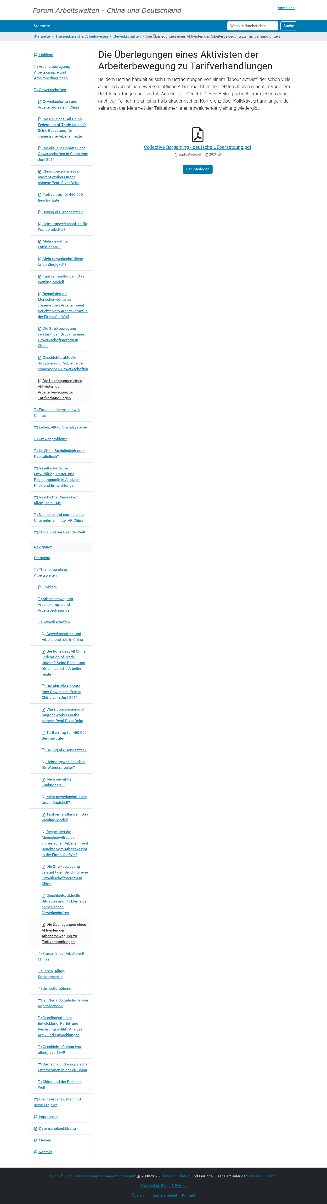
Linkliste (45, 54)
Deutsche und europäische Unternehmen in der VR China (59, 517)
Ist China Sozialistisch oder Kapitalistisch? (59, 453)
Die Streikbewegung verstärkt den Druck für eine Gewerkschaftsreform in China (61, 337)
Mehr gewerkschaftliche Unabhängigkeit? (60, 261)
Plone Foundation (176, 1176)
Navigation (43, 547)
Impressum (48, 1116)
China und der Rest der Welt (61, 532)
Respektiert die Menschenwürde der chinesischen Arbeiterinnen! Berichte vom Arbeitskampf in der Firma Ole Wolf (63, 305)
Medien (44, 1140)
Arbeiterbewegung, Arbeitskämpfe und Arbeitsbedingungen (52, 72)
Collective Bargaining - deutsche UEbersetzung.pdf (197, 147)
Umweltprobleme (52, 439)
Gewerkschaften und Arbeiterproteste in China (58, 104)
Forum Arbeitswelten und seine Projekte (57, 1102)
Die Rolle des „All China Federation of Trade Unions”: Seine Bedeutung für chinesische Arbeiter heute (62, 128)
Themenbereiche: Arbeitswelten (81, 36)
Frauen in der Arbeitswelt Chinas (57, 412)
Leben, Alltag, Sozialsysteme (62, 427)
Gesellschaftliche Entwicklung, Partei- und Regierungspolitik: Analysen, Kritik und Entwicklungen (57, 477)
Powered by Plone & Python (163, 1185)
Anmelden (286, 8)
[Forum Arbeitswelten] (107, 10)
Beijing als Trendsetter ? (62, 212)
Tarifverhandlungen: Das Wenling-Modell (61, 279)
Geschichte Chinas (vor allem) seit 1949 (56, 500)
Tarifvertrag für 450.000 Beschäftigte (60, 197)
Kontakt (45, 1152)
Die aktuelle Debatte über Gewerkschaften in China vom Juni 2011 (63, 154)
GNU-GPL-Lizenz (261, 1176)
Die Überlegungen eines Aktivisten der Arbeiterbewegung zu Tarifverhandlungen (60, 389)
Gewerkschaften (127, 36)
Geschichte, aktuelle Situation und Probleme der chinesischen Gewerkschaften (63, 363)
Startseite (42, 25)
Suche (288, 25)
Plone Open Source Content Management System (93, 1176)
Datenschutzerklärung (57, 1128)
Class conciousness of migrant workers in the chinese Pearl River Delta (59, 177)
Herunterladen (197, 169)
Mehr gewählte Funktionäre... (53, 244)
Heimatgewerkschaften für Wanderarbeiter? (62, 226)
